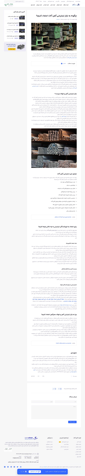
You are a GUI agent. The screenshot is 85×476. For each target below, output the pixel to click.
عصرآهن (45, 467)
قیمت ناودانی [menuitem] (46, 5)
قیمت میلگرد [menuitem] (65, 5)
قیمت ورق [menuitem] (33, 5)
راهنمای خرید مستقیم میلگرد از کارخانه (63, 343)
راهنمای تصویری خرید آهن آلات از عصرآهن (63, 217)
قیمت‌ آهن (64, 116)
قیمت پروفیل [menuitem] (39, 5)
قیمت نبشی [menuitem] (52, 5)
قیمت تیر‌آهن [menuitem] (59, 5)
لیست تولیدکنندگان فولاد (66, 305)
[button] (8, 5)
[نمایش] (61, 63)
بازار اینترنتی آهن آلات (72, 58)
